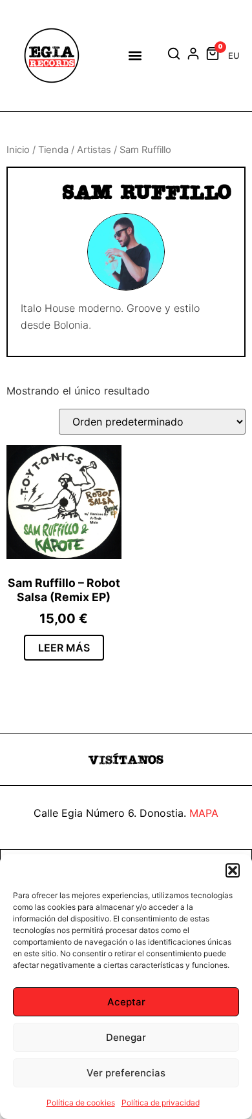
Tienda (53, 150)
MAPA (203, 812)
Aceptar (126, 1002)
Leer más (64, 647)
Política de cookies (81, 1102)
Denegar (126, 1037)
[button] (232, 870)
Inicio (18, 150)
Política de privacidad (160, 1102)
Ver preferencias (126, 1073)
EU (234, 55)
